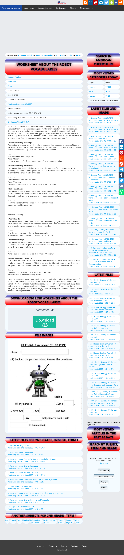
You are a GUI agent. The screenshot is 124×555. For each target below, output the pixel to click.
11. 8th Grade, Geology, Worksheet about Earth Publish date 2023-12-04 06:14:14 (102, 375)
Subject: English (14, 77)
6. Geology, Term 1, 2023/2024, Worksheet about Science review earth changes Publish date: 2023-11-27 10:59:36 (102, 167)
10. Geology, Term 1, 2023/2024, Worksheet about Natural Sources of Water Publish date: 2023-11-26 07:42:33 (103, 210)
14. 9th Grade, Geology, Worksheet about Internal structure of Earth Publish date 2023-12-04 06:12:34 (102, 403)
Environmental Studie (49, 521)
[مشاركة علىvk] (121, 186)
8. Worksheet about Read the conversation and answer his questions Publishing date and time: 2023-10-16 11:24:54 (35, 494)
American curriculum (11, 8)
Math (7, 520)
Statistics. (104, 463)
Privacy (64, 546)
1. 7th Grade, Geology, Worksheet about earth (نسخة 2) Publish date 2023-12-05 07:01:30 (102, 282)
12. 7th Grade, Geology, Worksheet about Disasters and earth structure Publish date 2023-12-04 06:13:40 (103, 384)
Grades (73, 8)
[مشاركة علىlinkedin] (121, 147)
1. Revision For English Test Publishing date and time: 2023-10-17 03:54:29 (26, 446)
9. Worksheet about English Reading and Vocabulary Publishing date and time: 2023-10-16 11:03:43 (29, 501)
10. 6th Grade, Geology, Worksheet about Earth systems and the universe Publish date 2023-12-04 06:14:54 (102, 365)
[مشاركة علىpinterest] (121, 152)
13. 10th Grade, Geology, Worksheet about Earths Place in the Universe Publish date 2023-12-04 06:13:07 (103, 394)
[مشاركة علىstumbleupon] (121, 164)
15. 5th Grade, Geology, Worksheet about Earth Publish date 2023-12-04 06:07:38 (102, 412)
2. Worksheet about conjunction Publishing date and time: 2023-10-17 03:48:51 (26, 453)
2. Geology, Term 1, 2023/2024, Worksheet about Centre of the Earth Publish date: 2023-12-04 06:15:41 (103, 129)
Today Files (29, 8)
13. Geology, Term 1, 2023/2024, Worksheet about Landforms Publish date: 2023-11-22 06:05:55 (102, 241)
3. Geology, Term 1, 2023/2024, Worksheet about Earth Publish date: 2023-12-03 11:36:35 (102, 138)
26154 (107, 91)
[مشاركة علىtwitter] (121, 180)
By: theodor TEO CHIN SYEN (19, 122)
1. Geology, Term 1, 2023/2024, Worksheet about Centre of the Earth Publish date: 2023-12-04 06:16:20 (103, 120)
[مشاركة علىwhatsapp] (121, 192)
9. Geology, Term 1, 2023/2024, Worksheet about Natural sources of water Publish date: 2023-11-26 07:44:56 (103, 199)
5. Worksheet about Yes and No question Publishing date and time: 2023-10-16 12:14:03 (26, 474)
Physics (20, 520)
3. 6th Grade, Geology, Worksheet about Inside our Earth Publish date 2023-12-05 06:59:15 (102, 300)
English (70, 55)
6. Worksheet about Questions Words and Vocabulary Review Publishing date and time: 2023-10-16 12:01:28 (32, 480)
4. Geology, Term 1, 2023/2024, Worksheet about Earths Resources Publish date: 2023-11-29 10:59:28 (103, 147)
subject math (61, 521)
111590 (108, 87)
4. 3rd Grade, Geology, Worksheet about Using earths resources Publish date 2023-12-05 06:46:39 (102, 309)
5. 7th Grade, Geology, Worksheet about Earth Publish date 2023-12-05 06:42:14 (102, 318)
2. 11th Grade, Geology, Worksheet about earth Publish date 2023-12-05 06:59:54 (102, 291)
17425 (107, 96)
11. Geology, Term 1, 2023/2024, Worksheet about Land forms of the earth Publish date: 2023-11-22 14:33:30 (103, 221)
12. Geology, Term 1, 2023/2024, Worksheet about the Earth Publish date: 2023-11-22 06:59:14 (102, 232)
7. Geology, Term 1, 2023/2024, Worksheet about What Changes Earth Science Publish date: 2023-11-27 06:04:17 (102, 178)
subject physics (77, 521)
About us (40, 546)
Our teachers (60, 8)
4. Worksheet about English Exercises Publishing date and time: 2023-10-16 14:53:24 (26, 467)
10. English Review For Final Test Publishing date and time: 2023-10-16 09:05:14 (26, 508)
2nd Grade (60, 55)
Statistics (74, 546)
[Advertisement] (62, 34)
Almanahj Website (26, 55)
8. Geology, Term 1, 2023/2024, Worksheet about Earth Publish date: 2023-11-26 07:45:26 (102, 188)
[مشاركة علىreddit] (121, 158)
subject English (69, 521)
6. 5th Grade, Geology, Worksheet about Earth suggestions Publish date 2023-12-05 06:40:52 (102, 327)
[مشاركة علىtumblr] (121, 175)
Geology (26, 520)
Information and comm (35, 521)
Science (13, 520)
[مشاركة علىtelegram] (121, 169)
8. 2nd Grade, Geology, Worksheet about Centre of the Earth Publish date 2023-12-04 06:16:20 (102, 346)
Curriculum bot (86, 8)
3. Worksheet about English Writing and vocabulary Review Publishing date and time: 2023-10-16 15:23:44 (32, 460)
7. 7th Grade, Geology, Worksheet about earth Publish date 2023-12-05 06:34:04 (102, 337)
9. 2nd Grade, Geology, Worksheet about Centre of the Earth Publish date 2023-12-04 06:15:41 (102, 355)
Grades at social (45, 8)
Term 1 (78, 55)
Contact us (53, 546)
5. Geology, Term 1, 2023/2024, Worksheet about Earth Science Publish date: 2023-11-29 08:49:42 (102, 156)
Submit (103, 488)
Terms (84, 546)
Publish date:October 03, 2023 (20, 104)
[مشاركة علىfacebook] (121, 141)
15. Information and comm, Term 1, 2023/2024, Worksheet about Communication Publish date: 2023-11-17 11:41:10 (103, 262)
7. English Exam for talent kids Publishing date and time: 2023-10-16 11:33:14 (26, 487)
